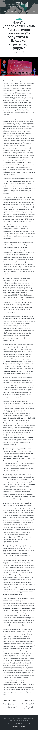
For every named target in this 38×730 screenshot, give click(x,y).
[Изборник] (34, 11)
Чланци (19, 18)
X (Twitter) (22, 726)
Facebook (15, 726)
